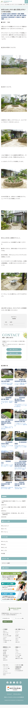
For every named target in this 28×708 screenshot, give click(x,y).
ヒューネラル (5, 671)
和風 (4, 553)
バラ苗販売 (5, 629)
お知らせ (4, 638)
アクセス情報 (17, 656)
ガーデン (9, 13)
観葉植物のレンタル (7, 647)
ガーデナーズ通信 (18, 655)
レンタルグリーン (6, 648)
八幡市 (3, 18)
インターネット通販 (6, 668)
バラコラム (5, 637)
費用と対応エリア (6, 655)
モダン (4, 544)
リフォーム (4, 13)
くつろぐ (16, 652)
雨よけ (11, 15)
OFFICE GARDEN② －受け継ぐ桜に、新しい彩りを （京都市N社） (13, 513)
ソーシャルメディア (19, 670)
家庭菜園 (22, 13)
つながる (16, 650)
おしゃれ (18, 17)
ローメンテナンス (4, 17)
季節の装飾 (5, 650)
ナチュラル (5, 541)
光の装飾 (4, 652)
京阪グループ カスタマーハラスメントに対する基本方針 (14, 697)
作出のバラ (5, 631)
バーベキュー (4, 15)
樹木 (20, 15)
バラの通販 (5, 642)
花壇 (18, 15)
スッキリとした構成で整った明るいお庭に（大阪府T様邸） (14, 507)
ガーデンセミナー (18, 653)
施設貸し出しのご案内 (19, 658)
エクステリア (14, 13)
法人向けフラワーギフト (7, 673)
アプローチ (24, 15)
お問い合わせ (17, 642)
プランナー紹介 (17, 637)
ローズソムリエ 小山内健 (7, 635)
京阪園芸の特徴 (18, 667)
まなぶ (16, 648)
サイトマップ (9, 694)
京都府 (23, 17)
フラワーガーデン (11, 17)
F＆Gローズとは (5, 632)
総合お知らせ (18, 668)
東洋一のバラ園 (5, 634)
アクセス (16, 640)
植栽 (19, 13)
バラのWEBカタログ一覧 (7, 640)
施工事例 (16, 635)
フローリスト (5, 665)
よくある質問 (5, 656)
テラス (8, 15)
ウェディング (5, 669)
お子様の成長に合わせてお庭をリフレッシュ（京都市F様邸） (14, 501)
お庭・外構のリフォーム (20, 629)
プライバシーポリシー (17, 694)
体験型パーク (18, 647)
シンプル (5, 550)
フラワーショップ (6, 666)
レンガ (15, 15)
